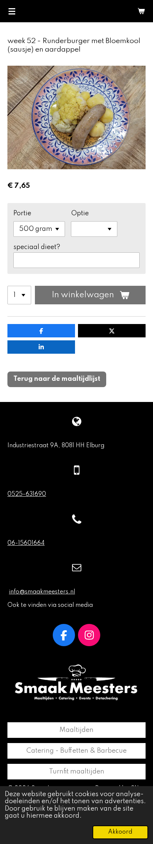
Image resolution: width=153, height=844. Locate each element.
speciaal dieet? (36, 247)
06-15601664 (26, 543)
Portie (22, 213)
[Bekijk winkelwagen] (141, 11)
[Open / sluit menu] (12, 11)
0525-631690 (26, 494)
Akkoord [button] (120, 832)
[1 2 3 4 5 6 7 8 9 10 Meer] (19, 295)
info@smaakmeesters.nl (42, 592)
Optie (80, 213)
